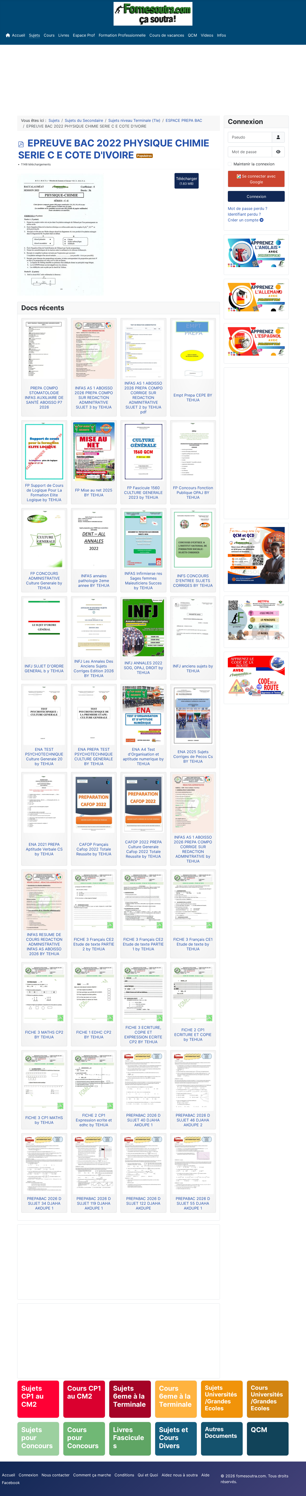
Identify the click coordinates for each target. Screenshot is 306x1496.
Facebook (11, 1482)
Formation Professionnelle (122, 35)
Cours (49, 35)
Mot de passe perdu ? (247, 208)
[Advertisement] (153, 78)
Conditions (124, 1475)
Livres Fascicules (128, 1438)
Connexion (256, 196)
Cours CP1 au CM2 (84, 1392)
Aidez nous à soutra (180, 1475)
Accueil (18, 35)
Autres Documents (221, 1433)
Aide (205, 1475)
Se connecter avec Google (258, 179)
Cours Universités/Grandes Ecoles (267, 1398)
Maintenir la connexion (254, 164)
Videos (207, 35)
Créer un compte (244, 220)
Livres (63, 35)
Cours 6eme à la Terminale (175, 1396)
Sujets (34, 35)
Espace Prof (84, 35)
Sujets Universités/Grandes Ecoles (221, 1398)
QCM (192, 35)
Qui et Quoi (148, 1475)
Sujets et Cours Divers (173, 1438)
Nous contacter (56, 1475)
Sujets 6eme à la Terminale (129, 1396)
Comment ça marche (92, 1475)
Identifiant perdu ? (244, 214)
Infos (221, 35)
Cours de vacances (166, 35)
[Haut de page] (297, 1487)
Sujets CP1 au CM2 (32, 1396)
